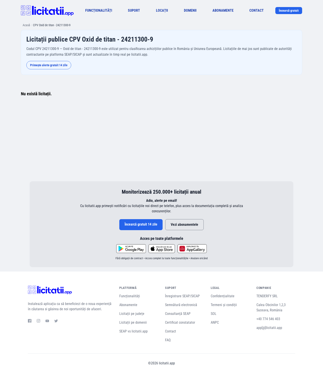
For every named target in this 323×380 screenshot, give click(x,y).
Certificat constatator (180, 322)
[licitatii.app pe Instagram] (38, 321)
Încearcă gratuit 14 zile (141, 224)
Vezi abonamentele (184, 224)
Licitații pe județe (131, 314)
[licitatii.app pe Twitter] (56, 321)
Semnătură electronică (181, 305)
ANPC (215, 322)
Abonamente (128, 305)
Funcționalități (129, 296)
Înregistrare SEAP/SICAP (182, 296)
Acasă (26, 25)
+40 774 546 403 (268, 319)
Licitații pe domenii (133, 322)
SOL (213, 314)
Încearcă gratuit (289, 10)
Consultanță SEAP (178, 314)
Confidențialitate (222, 296)
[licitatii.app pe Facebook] (29, 321)
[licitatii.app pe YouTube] (47, 321)
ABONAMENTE (223, 10)
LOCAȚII (162, 10)
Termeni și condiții (224, 305)
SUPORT (134, 10)
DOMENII (190, 10)
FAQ (168, 340)
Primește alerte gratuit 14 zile (48, 65)
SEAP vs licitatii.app (133, 331)
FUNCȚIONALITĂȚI (98, 10)
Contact (170, 331)
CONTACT (256, 10)
